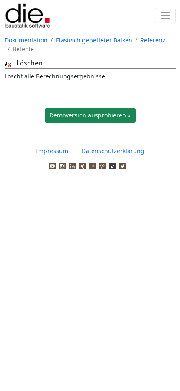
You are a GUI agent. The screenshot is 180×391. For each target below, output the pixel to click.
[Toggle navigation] (165, 15)
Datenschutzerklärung (113, 151)
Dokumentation (26, 40)
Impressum (52, 151)
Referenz (152, 40)
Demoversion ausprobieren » (90, 115)
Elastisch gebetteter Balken (94, 40)
